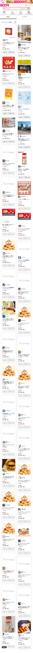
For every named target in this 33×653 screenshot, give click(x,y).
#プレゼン (8, 509)
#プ (25, 544)
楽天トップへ (28, 5)
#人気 (25, 109)
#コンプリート (21, 228)
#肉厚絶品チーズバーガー (8, 288)
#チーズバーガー (8, 414)
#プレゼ (24, 513)
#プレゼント (8, 257)
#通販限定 (26, 260)
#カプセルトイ (5, 73)
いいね (12, 52)
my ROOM (29, 12)
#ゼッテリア (21, 109)
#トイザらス (21, 323)
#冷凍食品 (4, 413)
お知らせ (21, 12)
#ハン (25, 450)
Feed (4, 12)
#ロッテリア (6, 75)
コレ (6, 52)
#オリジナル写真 (6, 637)
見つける (12, 12)
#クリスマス (5, 444)
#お (9, 414)
